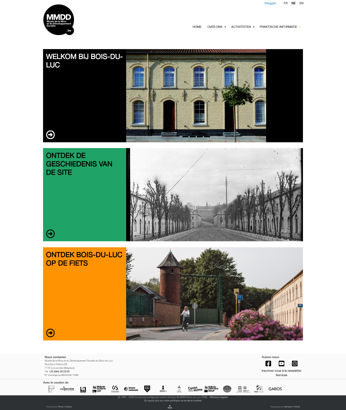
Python (69, 406)
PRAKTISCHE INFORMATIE (278, 26)
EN (302, 3)
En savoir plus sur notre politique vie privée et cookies (173, 400)
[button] (226, 26)
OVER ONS (214, 26)
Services (281, 375)
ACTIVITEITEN (241, 26)
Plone (60, 406)
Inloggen (270, 3)
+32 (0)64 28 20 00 (59, 371)
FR (286, 3)
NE (294, 3)
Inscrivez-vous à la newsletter (281, 370)
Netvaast (288, 406)
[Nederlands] (74, 19)
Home (197, 26)
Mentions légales (219, 397)
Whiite (297, 406)
